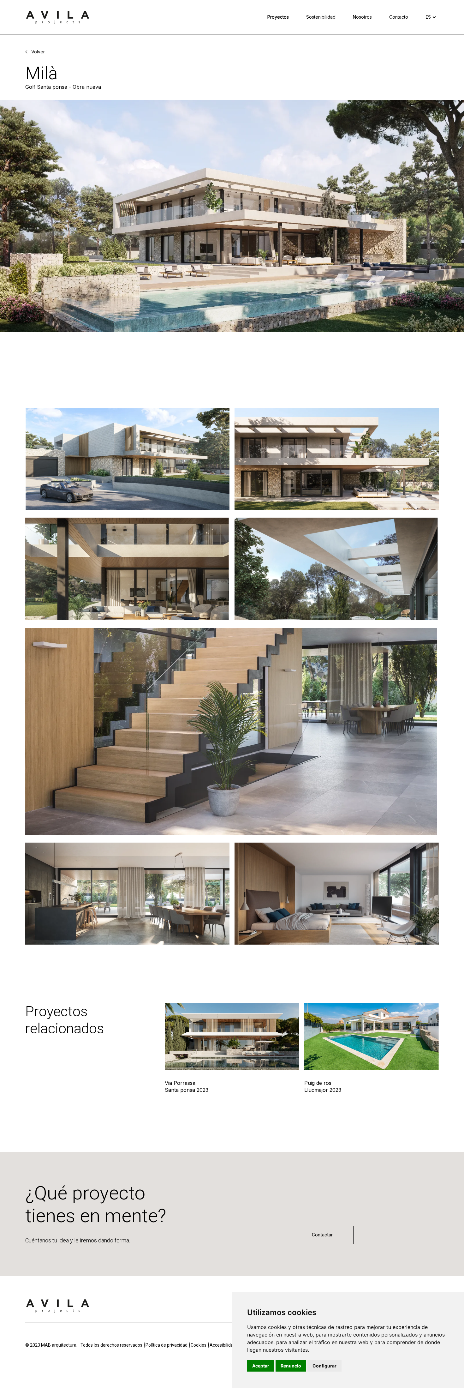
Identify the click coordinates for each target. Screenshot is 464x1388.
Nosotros (362, 17)
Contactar (322, 1235)
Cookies (198, 1345)
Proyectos (278, 17)
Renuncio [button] (291, 1365)
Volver (38, 51)
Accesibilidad (223, 1345)
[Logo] (57, 1304)
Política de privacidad (166, 1345)
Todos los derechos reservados (111, 1345)
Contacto (398, 17)
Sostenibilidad (321, 17)
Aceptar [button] (260, 1365)
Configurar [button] (324, 1365)
